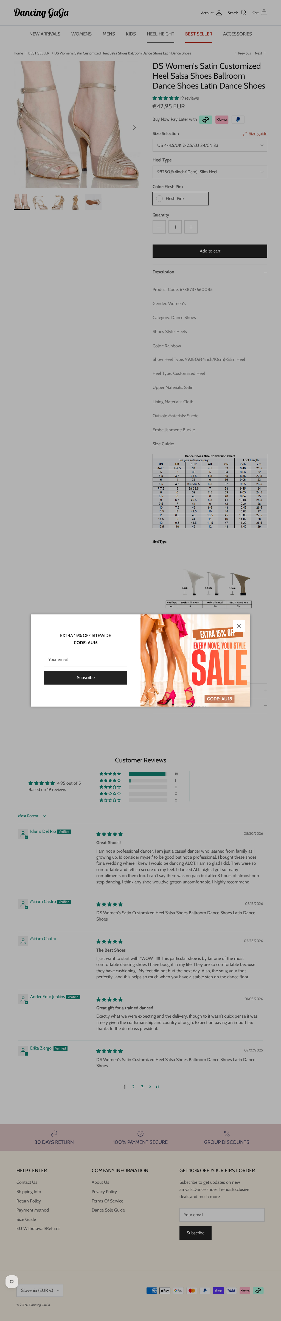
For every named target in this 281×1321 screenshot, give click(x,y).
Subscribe (86, 677)
